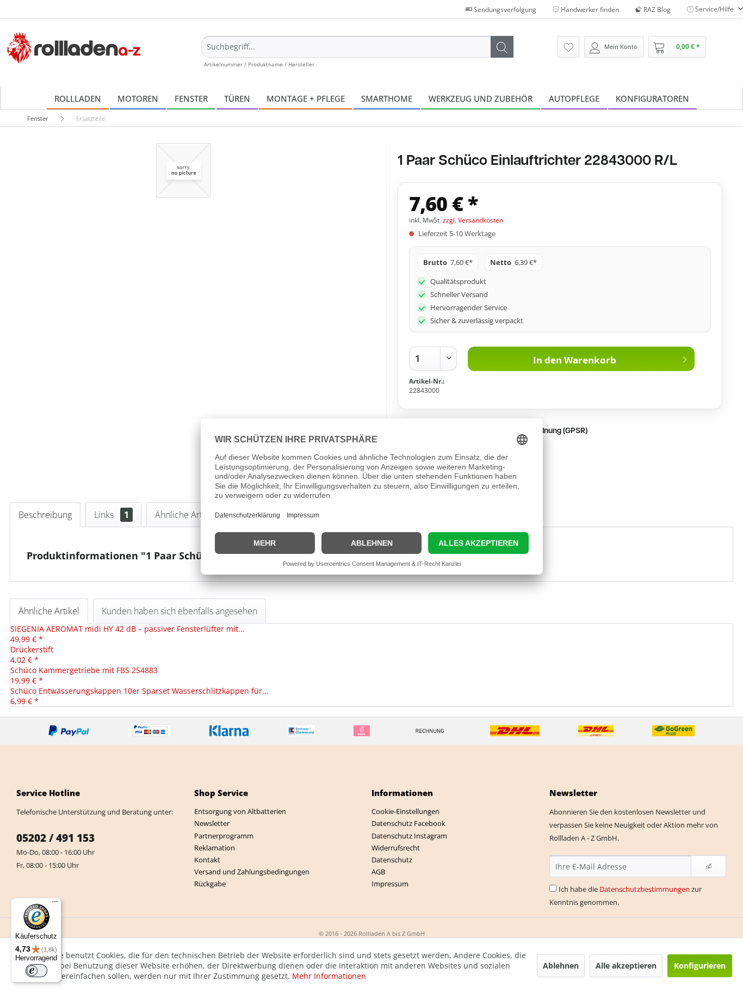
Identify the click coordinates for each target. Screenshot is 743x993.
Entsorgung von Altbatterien (240, 811)
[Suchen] (502, 47)
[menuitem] (357, 52)
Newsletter (212, 823)
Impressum (389, 884)
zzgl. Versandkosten (473, 220)
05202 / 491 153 (55, 838)
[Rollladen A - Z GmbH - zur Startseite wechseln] (73, 48)
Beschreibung (45, 515)
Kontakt (207, 860)
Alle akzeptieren (626, 965)
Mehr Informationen (329, 976)
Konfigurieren (700, 965)
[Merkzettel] (568, 47)
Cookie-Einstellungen (405, 811)
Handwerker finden (589, 9)
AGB (378, 872)
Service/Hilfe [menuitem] (714, 9)
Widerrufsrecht (395, 848)
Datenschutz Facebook (408, 823)
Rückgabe (210, 884)
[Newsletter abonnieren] (708, 866)
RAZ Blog (656, 9)
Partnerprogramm (223, 836)
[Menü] (54, 904)
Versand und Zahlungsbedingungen (251, 872)
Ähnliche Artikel (193, 515)
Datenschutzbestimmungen (644, 889)
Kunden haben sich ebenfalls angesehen (179, 611)
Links (111, 515)
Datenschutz (391, 860)
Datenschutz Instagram (409, 836)
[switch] (36, 970)
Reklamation (214, 848)
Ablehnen (561, 965)
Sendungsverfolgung (504, 9)
